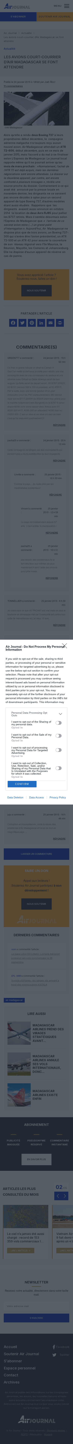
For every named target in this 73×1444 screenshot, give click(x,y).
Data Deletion (15, 797)
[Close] (65, 647)
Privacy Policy (58, 797)
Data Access (36, 797)
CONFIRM (22, 784)
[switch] (59, 723)
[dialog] (36, 722)
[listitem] (36, 714)
